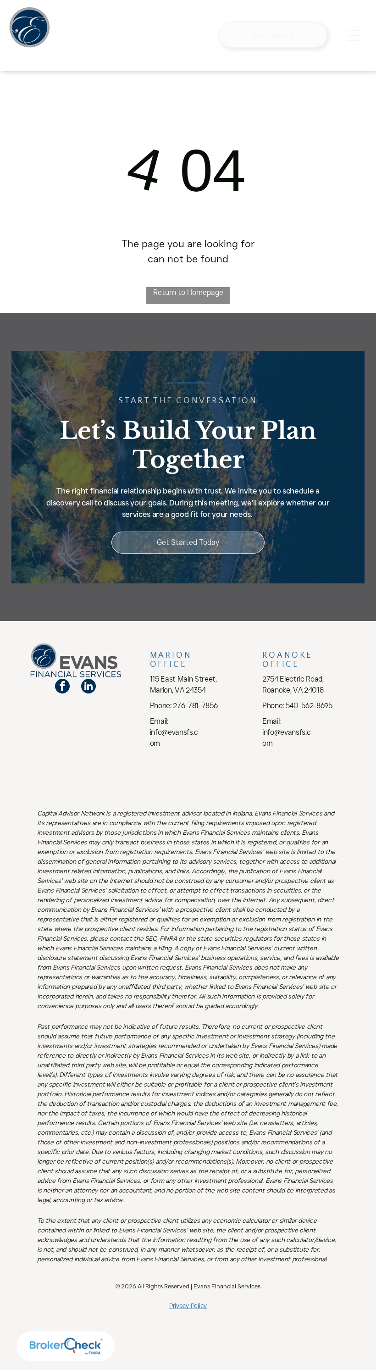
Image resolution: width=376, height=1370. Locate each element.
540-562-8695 (309, 705)
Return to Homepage (188, 292)
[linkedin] (88, 687)
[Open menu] (354, 35)
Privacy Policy (188, 1306)
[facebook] (62, 687)
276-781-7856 (195, 705)
